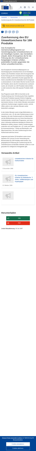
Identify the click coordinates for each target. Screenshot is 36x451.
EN (6, 31)
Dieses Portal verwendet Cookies (12, 438)
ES (9, 31)
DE (2, 31)
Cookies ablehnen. (18, 448)
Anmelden (21, 7)
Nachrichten (14, 17)
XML (19, 218)
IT (17, 31)
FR (13, 31)
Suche (29, 7)
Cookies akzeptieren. (18, 444)
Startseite (4, 17)
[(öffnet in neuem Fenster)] (7, 6)
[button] (25, 7)
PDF (19, 223)
